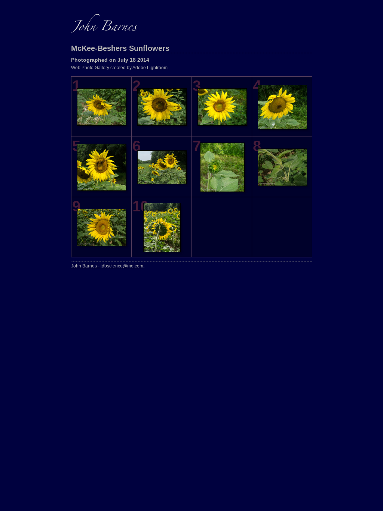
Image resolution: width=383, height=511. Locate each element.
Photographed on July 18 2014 (110, 60)
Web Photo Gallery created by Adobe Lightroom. (120, 67)
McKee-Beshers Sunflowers (120, 48)
